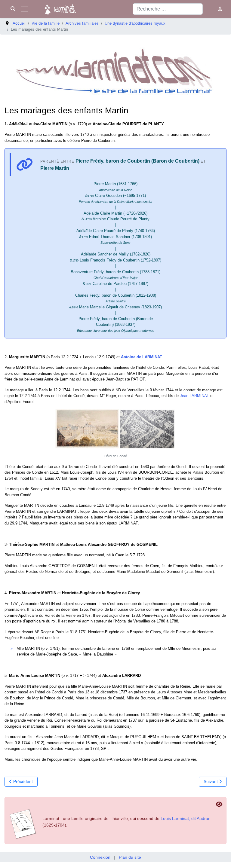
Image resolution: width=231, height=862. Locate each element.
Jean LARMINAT (194, 395)
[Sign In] (220, 9)
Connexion (100, 857)
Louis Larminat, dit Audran (186, 818)
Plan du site (130, 857)
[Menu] (24, 9)
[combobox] (168, 9)
